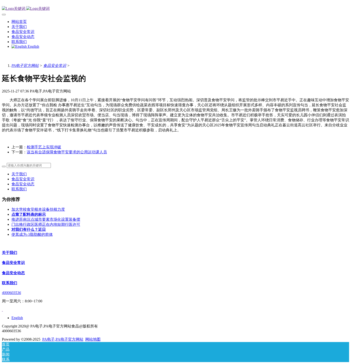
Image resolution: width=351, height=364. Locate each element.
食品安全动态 (22, 184)
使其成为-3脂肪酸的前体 (32, 234)
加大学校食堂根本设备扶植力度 (38, 209)
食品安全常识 (54, 66)
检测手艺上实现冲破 (44, 147)
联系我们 (19, 189)
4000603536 (11, 293)
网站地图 (93, 339)
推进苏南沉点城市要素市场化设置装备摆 (45, 219)
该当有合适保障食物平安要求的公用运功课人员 (67, 152)
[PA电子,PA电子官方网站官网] (175, 8)
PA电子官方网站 (25, 66)
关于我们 (19, 174)
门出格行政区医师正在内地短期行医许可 (45, 224)
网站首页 (19, 22)
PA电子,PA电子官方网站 (62, 339)
